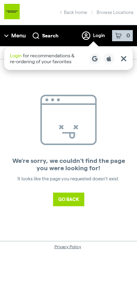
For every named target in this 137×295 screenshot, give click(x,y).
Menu (18, 35)
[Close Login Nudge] (123, 58)
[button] (68, 58)
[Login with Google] (94, 58)
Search (50, 35)
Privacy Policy (67, 246)
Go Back (68, 199)
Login (99, 35)
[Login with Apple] (109, 58)
